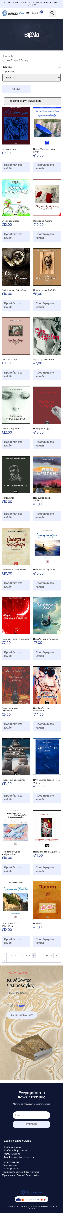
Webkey (31, 1208)
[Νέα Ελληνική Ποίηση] (3, 60)
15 (56, 955)
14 (51, 955)
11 (38, 955)
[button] (28, 13)
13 (47, 955)
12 (42, 955)
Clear (16, 89)
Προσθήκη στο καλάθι (13, 167)
